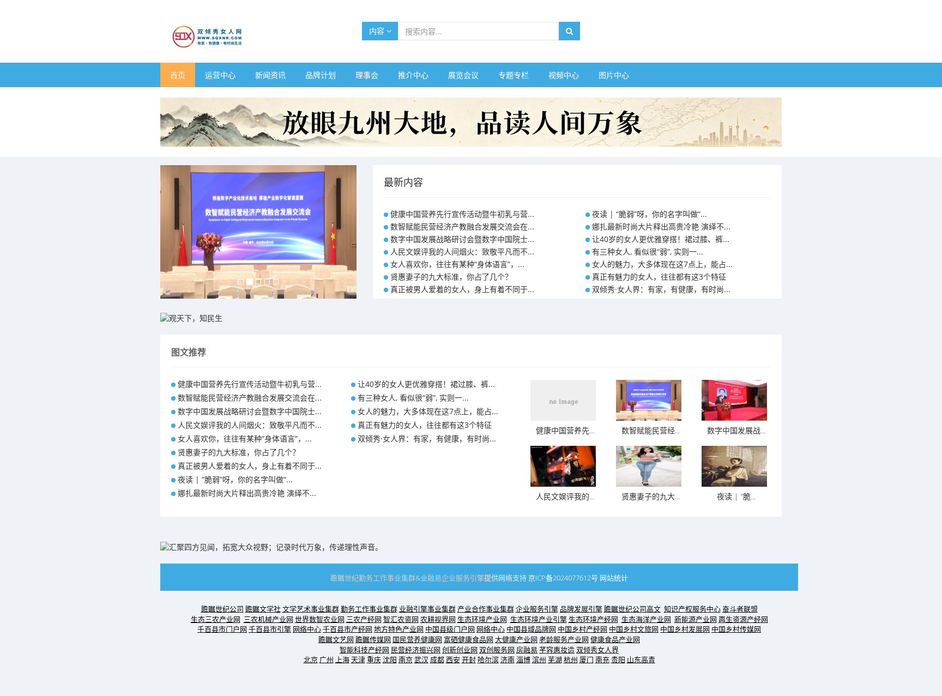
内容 (378, 31)
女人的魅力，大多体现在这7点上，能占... (662, 264)
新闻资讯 (270, 75)
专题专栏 (513, 75)
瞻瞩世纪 (344, 578)
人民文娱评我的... (565, 496)
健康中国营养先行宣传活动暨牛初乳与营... (462, 214)
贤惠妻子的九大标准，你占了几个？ (451, 276)
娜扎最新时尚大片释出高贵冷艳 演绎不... (661, 226)
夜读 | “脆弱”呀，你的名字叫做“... (649, 214)
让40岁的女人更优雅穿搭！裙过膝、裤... (660, 239)
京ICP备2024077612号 (563, 578)
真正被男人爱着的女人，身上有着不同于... (462, 289)
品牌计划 (320, 75)
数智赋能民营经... (650, 430)
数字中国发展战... (736, 430)
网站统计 (614, 578)
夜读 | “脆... (736, 496)
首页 (177, 75)
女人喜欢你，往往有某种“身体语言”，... (457, 264)
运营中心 (220, 75)
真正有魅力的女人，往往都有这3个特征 (659, 276)
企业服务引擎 (463, 578)
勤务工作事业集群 (387, 578)
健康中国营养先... (565, 430)
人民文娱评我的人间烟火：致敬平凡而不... (462, 251)
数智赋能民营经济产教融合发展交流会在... (462, 226)
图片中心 (614, 75)
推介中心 (413, 75)
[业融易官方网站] (191, 317)
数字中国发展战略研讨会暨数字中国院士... (462, 239)
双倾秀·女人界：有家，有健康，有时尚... (661, 289)
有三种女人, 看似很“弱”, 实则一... (647, 251)
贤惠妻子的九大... (650, 496)
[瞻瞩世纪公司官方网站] (471, 121)
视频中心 (563, 75)
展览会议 (463, 75)
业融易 (431, 578)
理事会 (366, 75)
